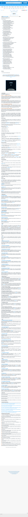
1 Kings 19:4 (6, 153)
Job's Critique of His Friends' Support (6, 260)
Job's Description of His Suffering (6, 249)
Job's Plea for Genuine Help (5, 264)
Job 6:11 (19, 288)
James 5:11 (2, 190)
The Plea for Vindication (5, 385)
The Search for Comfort (4, 207)
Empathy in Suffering (3, 211)
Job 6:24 (2, 387)
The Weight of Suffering (5, 359)
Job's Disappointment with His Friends (6, 339)
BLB (4, 16)
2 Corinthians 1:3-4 (9, 167)
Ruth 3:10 (19, 138)
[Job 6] (11, 90)
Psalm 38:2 (19, 136)
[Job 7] (27, 230)
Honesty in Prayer (3, 214)
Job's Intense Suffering (4, 195)
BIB (6, 16)
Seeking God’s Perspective (4, 217)
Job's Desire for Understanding (5, 245)
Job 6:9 (2, 336)
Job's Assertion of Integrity (5, 256)
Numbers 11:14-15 (17, 152)
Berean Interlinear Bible (13, 76)
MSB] (7, 16)
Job (2, 224)
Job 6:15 (13, 202)
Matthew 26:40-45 (13, 154)
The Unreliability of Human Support (6, 381)
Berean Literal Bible (8, 76)
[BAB (3, 16)
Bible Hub (11, 77)
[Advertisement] (14, 460)
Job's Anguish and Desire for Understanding (7, 320)
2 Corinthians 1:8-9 (17, 156)
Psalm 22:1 (2, 155)
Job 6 (7, 126)
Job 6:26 (16, 292)
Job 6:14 (4, 284)
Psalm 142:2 (18, 143)
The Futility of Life (4, 373)
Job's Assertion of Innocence (5, 352)
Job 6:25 (13, 390)
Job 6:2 (9, 197)
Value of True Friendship (4, 220)
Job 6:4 (12, 330)
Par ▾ (20, 16)
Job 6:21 (15, 308)
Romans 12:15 (3, 163)
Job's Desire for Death (4, 333)
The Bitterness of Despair (5, 368)
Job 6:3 (9, 227)
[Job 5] (1, 230)
